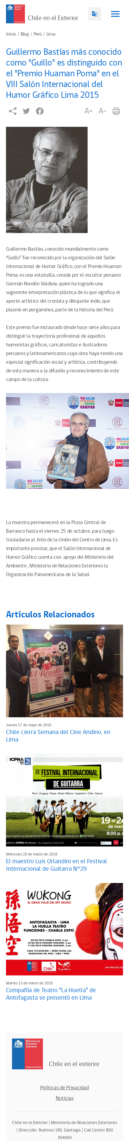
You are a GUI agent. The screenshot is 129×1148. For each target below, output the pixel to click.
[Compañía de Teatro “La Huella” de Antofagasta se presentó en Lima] (64, 929)
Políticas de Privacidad (64, 1088)
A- (102, 111)
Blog (25, 34)
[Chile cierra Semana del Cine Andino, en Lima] (64, 671)
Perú (38, 34)
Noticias (65, 1098)
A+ (88, 111)
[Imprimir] (116, 111)
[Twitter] (26, 111)
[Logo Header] (15, 13)
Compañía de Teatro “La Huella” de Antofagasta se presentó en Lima (51, 994)
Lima (51, 34)
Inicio (11, 34)
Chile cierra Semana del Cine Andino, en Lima (58, 736)
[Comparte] (13, 111)
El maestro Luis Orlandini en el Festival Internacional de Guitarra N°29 (56, 865)
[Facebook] (39, 111)
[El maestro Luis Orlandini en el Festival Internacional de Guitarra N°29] (64, 800)
